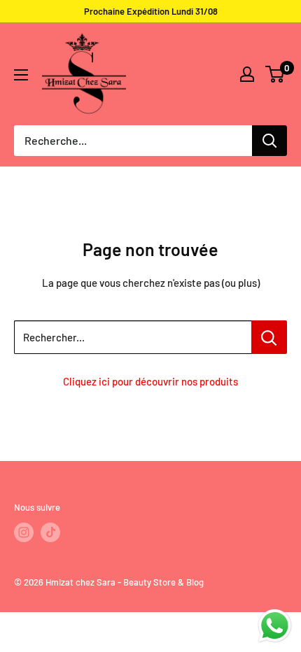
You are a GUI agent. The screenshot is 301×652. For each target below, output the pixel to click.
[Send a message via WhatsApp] (274, 626)
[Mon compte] (247, 74)
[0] (275, 74)
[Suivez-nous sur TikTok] (50, 532)
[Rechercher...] (269, 337)
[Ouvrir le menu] (21, 74)
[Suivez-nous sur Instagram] (24, 532)
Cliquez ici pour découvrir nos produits (150, 381)
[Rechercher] (269, 140)
